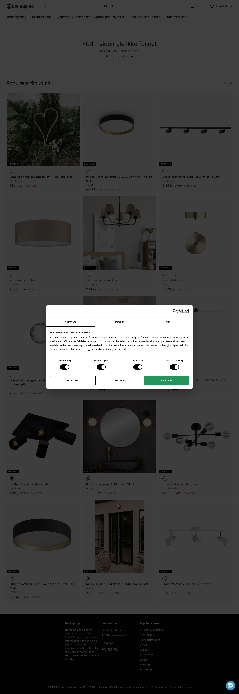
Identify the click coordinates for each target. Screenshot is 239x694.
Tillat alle (166, 380)
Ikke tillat (72, 380)
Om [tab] (168, 321)
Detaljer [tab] (119, 321)
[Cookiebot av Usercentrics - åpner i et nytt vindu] (175, 311)
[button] (230, 685)
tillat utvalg (119, 380)
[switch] (101, 367)
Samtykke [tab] (70, 321)
